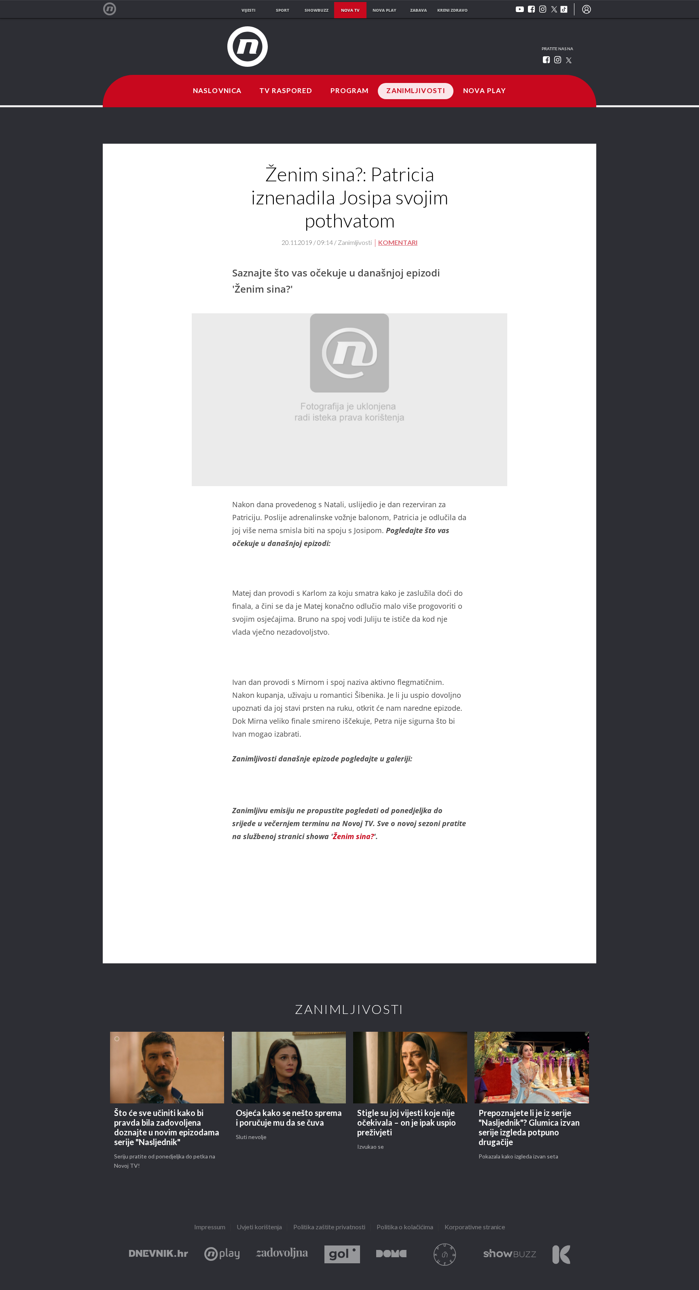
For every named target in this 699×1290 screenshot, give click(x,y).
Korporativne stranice (475, 1227)
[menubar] (586, 9)
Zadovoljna (282, 1254)
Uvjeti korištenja (259, 1227)
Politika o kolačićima (405, 1227)
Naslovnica (217, 91)
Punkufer (445, 1254)
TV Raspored (285, 91)
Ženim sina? (353, 836)
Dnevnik (158, 1254)
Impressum (209, 1227)
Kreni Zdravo (561, 1254)
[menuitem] (586, 9)
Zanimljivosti (415, 91)
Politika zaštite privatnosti (329, 1227)
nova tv (350, 10)
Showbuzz (509, 1254)
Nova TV (114, 9)
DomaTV (391, 1254)
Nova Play (484, 91)
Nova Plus (221, 1254)
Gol (342, 1254)
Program (349, 91)
